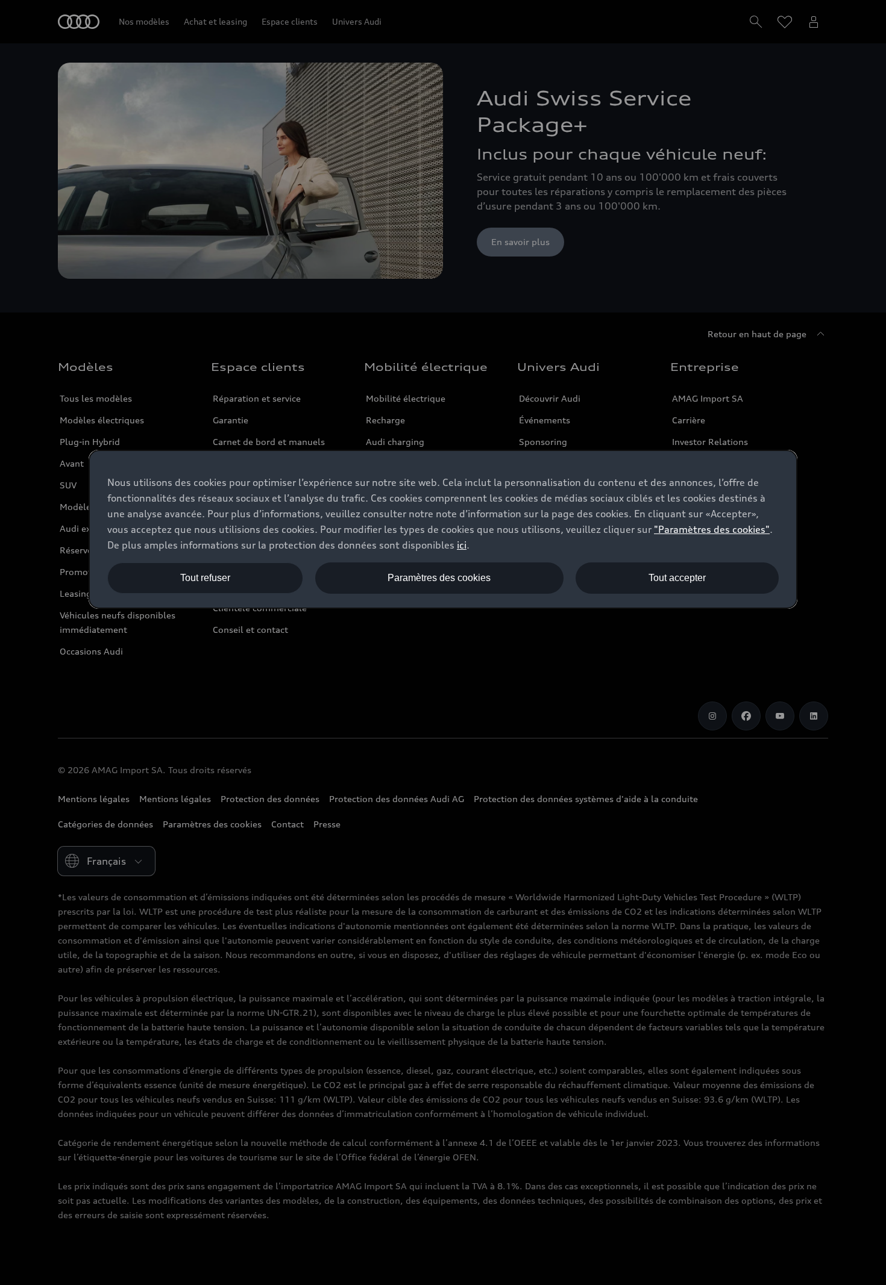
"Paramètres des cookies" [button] (712, 529)
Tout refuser (205, 578)
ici (462, 545)
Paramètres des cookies (439, 578)
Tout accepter (677, 578)
